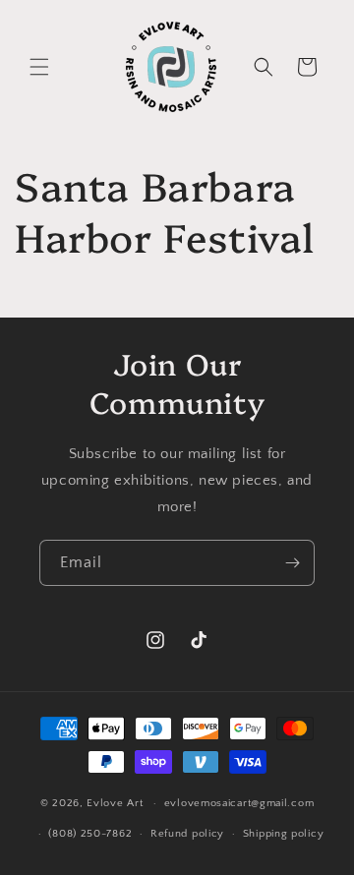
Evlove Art (115, 803)
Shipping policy (283, 834)
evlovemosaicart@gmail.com (239, 803)
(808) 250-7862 (90, 834)
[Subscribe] (292, 563)
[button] (39, 66)
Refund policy (187, 834)
